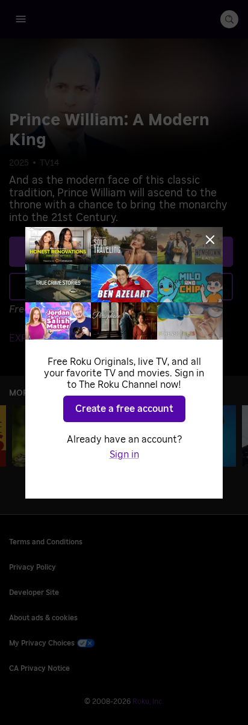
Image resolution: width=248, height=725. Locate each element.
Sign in (124, 454)
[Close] (210, 239)
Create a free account (124, 409)
